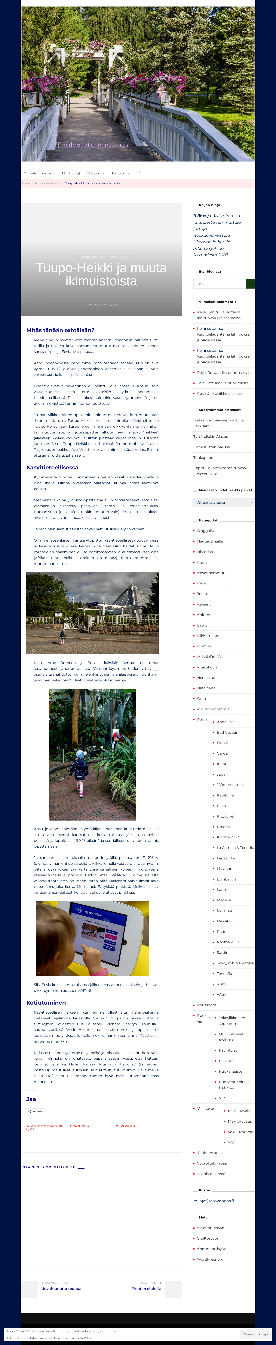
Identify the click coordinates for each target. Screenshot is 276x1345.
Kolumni (205, 615)
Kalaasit (204, 604)
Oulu (201, 698)
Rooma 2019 (228, 942)
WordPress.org (210, 1259)
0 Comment (109, 305)
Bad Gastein (227, 732)
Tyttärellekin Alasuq (210, 436)
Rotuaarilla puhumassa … (229, 373)
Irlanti (202, 562)
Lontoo (223, 889)
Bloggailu (205, 531)
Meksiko (224, 921)
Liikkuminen (208, 635)
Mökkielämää (209, 657)
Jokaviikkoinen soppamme (232, 1021)
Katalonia (225, 795)
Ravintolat (228, 1050)
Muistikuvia (207, 667)
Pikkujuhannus (79, 1125)
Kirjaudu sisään (210, 1228)
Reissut (203, 720)
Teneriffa (224, 973)
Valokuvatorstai (241, 1132)
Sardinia (224, 952)
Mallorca (224, 911)
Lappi (202, 625)
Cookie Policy (83, 1338)
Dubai (222, 743)
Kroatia (223, 827)
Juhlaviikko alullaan (224, 393)
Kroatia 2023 (228, 837)
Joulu (202, 594)
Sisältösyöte (207, 1238)
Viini (223, 1098)
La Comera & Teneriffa (236, 848)
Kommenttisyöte (212, 1249)
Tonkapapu (203, 457)
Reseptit (226, 1061)
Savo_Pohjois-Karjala (235, 963)
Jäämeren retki (230, 785)
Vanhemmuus (209, 1153)
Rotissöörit (206, 1005)
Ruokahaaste (230, 1071)
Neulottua (206, 678)
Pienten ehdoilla (124, 1125)
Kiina (221, 806)
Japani (223, 774)
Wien (221, 994)
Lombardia (226, 879)
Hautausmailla (210, 541)
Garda (222, 753)
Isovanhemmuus (90, 257)
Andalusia (226, 722)
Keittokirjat (121, 173)
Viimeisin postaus (39, 173)
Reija (201, 312)
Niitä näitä (115, 257)
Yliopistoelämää (211, 1174)
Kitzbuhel (225, 816)
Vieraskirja (96, 173)
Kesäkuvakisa (240, 1111)
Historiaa (205, 552)
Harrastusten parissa (211, 447)
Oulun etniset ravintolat (231, 1037)
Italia (201, 583)
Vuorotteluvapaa (212, 1163)
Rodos (222, 932)
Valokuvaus (207, 1108)
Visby (221, 984)
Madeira (224, 900)
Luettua (204, 646)
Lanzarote (226, 858)
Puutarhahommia (213, 709)
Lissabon (224, 869)
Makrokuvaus (240, 1121)
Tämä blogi (71, 173)
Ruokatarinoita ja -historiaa (235, 1085)
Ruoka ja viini (205, 1018)
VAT (231, 1142)
